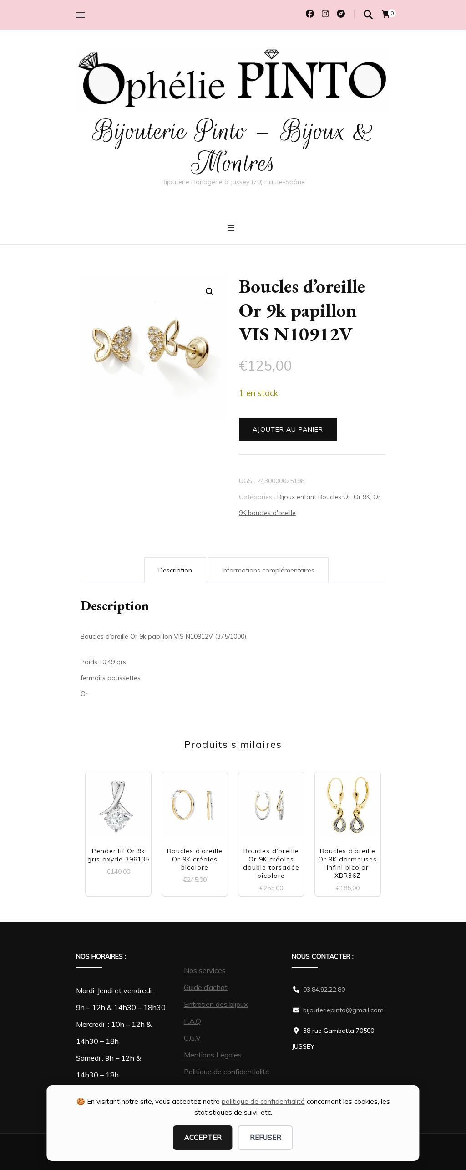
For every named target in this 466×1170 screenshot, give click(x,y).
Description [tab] (175, 570)
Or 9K (362, 497)
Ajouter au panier (288, 429)
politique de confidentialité (263, 1101)
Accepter (203, 1137)
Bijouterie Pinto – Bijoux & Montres (233, 146)
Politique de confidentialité (226, 1071)
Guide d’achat (206, 987)
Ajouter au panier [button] (118, 809)
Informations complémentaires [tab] (268, 570)
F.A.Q (192, 1021)
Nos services (205, 970)
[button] (210, 291)
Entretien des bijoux (216, 1004)
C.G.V (192, 1037)
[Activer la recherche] (368, 15)
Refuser (265, 1137)
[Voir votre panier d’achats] (386, 14)
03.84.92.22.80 (324, 989)
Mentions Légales (213, 1054)
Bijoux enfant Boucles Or (313, 497)
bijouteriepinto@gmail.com (343, 1010)
